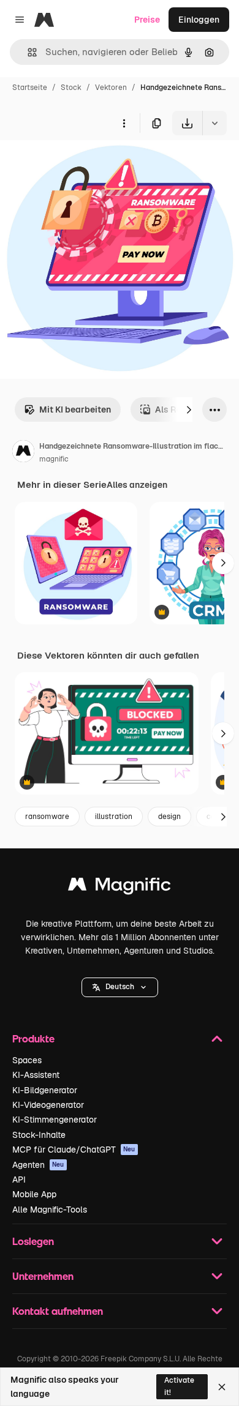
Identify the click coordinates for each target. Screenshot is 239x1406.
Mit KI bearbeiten (75, 409)
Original (78, 164)
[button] (120, 987)
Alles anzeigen (137, 484)
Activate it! (179, 1386)
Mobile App (34, 1194)
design (169, 816)
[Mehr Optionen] (124, 123)
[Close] (222, 1387)
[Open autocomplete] (27, 52)
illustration (113, 816)
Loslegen (33, 1241)
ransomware (47, 816)
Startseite (29, 87)
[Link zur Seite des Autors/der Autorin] (23, 453)
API (19, 1179)
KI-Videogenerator (48, 1104)
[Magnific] (119, 887)
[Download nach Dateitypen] (214, 123)
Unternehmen (43, 1276)
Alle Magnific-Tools (49, 1209)
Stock (71, 87)
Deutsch (119, 987)
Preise (147, 19)
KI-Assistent (35, 1074)
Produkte (33, 1038)
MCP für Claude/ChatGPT (73, 1149)
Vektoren (111, 87)
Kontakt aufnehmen (57, 1310)
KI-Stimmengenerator (54, 1119)
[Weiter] (189, 409)
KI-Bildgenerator (44, 1090)
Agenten (38, 1164)
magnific (54, 459)
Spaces (27, 1060)
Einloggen (198, 19)
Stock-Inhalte (39, 1134)
